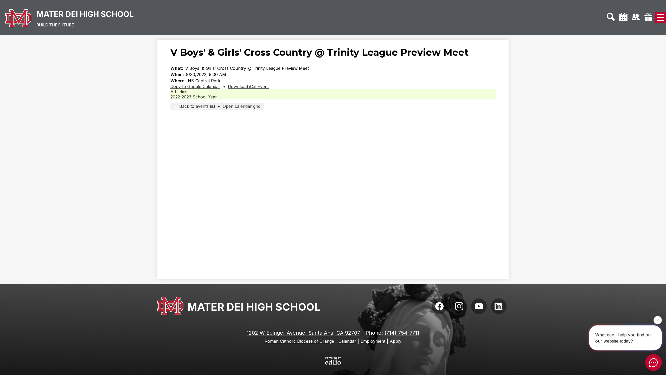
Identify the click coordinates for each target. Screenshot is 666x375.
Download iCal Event (248, 86)
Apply (395, 341)
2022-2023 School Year (193, 96)
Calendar (347, 341)
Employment (373, 341)
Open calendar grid (241, 106)
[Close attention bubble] (658, 320)
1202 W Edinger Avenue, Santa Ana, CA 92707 (303, 333)
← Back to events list (194, 106)
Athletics (178, 91)
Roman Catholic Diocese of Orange (299, 341)
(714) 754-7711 (402, 333)
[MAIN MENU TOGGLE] (660, 17)
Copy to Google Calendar (195, 86)
